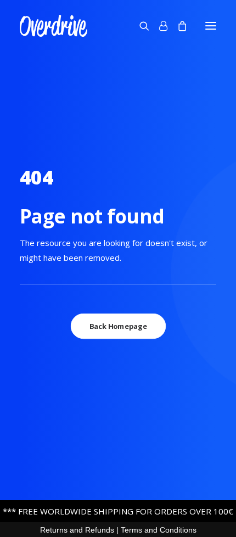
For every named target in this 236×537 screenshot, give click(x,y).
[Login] (158, 26)
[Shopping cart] (177, 26)
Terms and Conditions (158, 529)
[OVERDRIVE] (53, 26)
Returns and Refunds (77, 529)
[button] (211, 26)
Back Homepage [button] (118, 326)
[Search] (139, 26)
